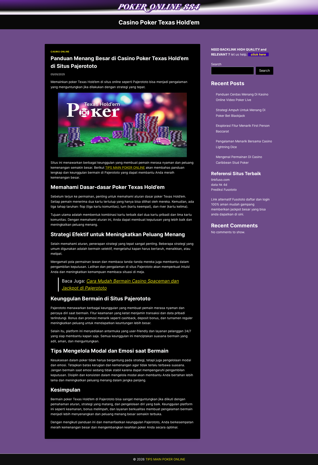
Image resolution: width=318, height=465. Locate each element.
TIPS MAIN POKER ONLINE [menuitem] (125, 167)
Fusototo (238, 199)
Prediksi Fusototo (224, 189)
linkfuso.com (220, 180)
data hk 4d (219, 185)
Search (216, 64)
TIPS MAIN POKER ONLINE (165, 459)
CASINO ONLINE (60, 51)
